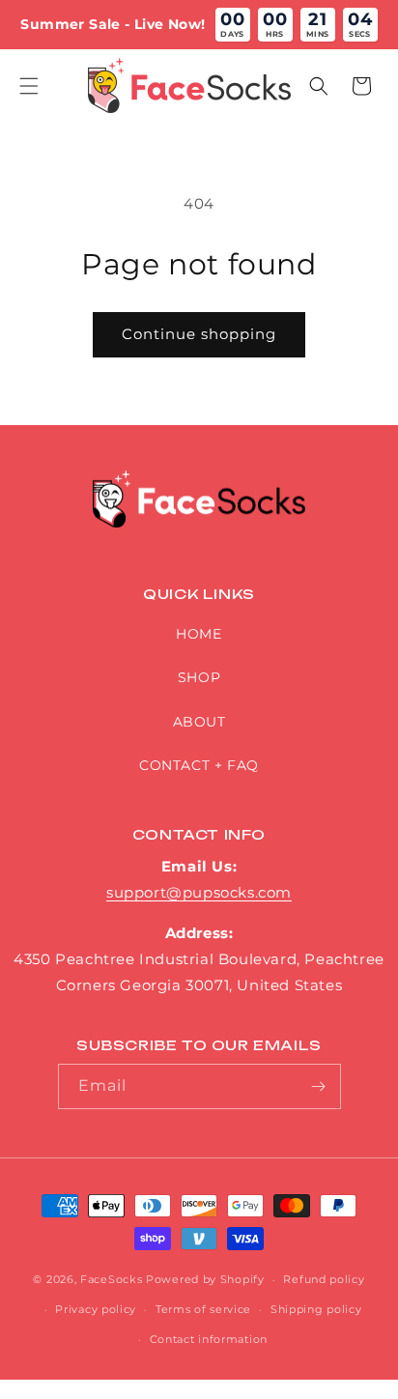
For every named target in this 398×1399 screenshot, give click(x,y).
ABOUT (199, 721)
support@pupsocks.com (199, 892)
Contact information (209, 1339)
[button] (29, 86)
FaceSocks (111, 1279)
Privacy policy (95, 1309)
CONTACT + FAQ (199, 765)
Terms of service (203, 1309)
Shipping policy (316, 1309)
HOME (198, 633)
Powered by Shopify (205, 1279)
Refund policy (323, 1279)
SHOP (199, 677)
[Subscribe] (319, 1086)
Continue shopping (199, 334)
